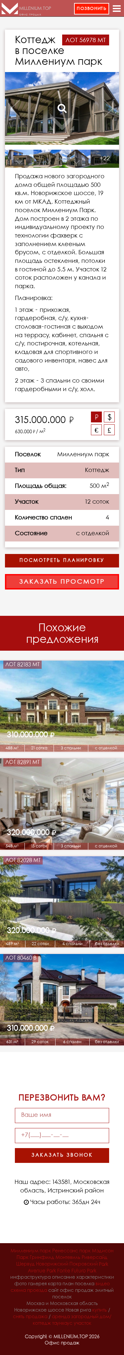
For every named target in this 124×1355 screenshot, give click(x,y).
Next (107, 108)
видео (103, 1284)
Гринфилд (42, 1257)
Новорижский (52, 1264)
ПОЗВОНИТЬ (91, 8)
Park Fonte (58, 1270)
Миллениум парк (31, 1251)
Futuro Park (83, 1270)
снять (18, 1317)
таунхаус (62, 1323)
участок (82, 1323)
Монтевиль (68, 1257)
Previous (16, 108)
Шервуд (25, 1264)
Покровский (83, 1264)
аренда (61, 1317)
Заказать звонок (62, 1155)
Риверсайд (94, 1257)
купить (99, 1310)
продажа (36, 1317)
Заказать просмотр (62, 581)
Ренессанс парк (71, 1251)
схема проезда (29, 1290)
